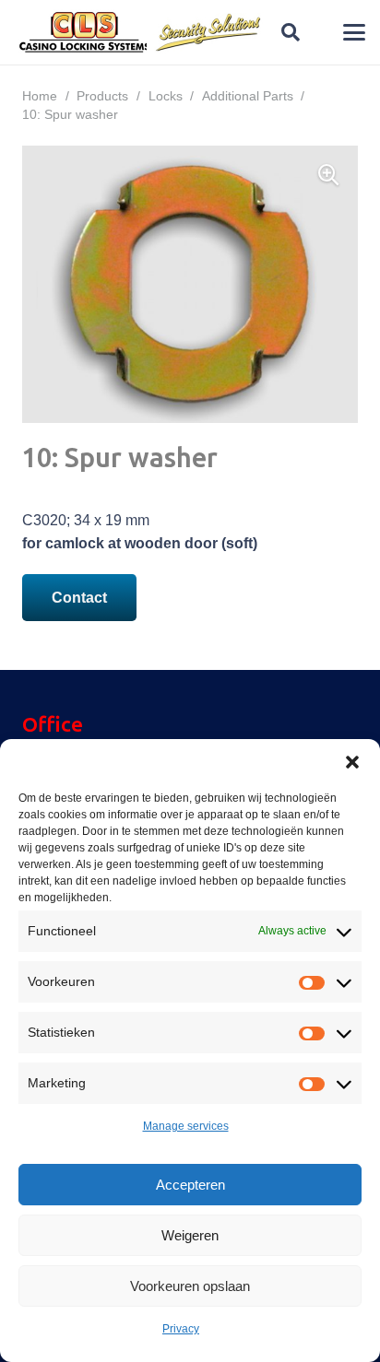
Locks (165, 95)
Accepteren (190, 1184)
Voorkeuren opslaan (190, 1286)
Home (39, 95)
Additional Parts (247, 95)
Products (102, 95)
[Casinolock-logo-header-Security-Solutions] (209, 32)
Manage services (186, 1126)
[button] (352, 762)
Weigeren (190, 1235)
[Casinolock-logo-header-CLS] (85, 32)
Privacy (180, 1328)
